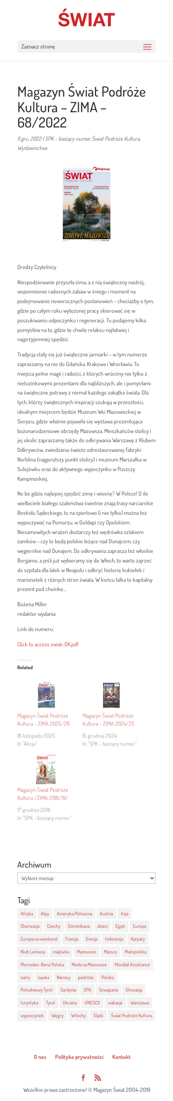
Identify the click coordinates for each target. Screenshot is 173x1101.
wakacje (115, 1003)
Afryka (27, 914)
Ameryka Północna (74, 914)
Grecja (91, 939)
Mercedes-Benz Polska (42, 964)
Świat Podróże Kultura (116, 138)
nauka (43, 977)
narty (25, 977)
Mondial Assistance (132, 964)
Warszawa (139, 1003)
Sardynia (68, 990)
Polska (107, 977)
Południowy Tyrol (37, 990)
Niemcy (63, 977)
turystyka (29, 1003)
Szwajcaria (108, 990)
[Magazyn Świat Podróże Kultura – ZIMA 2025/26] (45, 695)
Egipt (120, 926)
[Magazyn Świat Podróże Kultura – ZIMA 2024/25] (111, 695)
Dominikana (79, 926)
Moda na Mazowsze (89, 964)
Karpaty (138, 939)
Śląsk (98, 1015)
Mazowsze (86, 952)
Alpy (45, 914)
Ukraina (70, 1003)
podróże (86, 977)
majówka (61, 952)
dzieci (102, 926)
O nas (40, 1056)
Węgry (57, 1015)
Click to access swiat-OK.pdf (47, 644)
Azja (124, 914)
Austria (106, 914)
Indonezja (114, 939)
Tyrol (50, 1003)
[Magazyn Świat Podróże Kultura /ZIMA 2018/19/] (45, 769)
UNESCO (92, 1003)
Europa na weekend (39, 939)
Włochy (78, 1015)
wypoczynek (32, 1015)
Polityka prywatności (79, 1056)
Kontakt (121, 1056)
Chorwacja (30, 926)
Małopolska (135, 952)
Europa (139, 926)
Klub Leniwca (33, 952)
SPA (87, 990)
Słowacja (134, 990)
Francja (71, 939)
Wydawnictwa (32, 147)
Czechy (53, 926)
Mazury (110, 952)
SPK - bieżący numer (67, 138)
